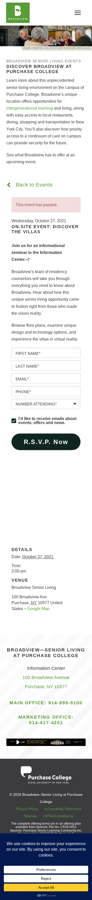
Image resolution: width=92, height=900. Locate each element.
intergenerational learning (29, 108)
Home (27, 48)
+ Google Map (37, 608)
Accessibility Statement (62, 809)
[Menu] (77, 12)
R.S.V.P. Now (46, 441)
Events (37, 48)
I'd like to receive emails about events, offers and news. (47, 420)
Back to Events (33, 185)
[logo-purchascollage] (46, 775)
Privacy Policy (27, 809)
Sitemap (30, 816)
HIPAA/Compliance (58, 816)
